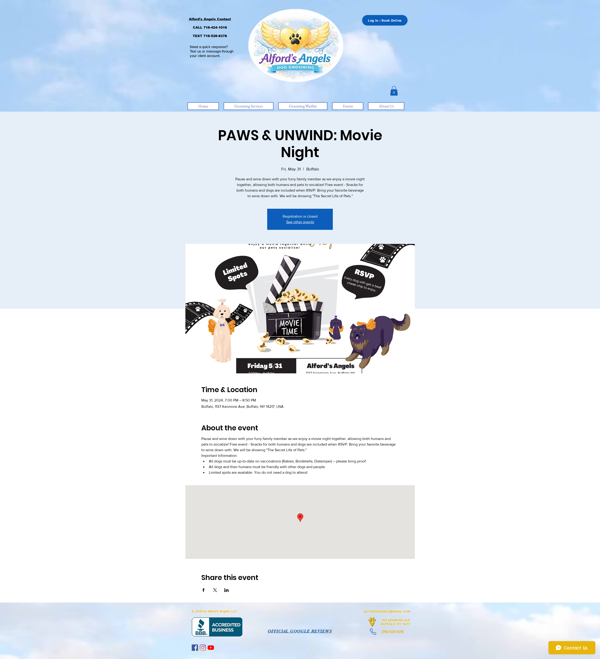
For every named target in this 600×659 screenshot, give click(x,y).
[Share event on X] (215, 590)
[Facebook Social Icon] (195, 647)
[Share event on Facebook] (203, 590)
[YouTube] (211, 647)
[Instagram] (203, 647)
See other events (300, 222)
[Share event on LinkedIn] (226, 590)
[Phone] (373, 631)
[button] (394, 91)
